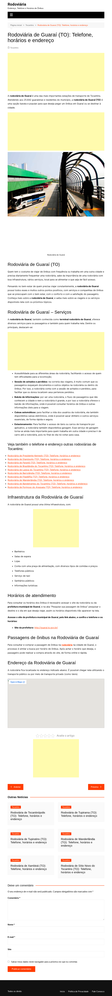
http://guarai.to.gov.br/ (46, 627)
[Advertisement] (56, 72)
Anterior (17, 787)
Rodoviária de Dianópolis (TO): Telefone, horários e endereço (39, 459)
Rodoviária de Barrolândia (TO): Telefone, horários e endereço (40, 473)
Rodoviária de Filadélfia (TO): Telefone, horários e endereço (38, 476)
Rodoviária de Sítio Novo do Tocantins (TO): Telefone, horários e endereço (78, 869)
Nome (11, 924)
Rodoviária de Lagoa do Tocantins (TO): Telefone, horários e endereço (44, 469)
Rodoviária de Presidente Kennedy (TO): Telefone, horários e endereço (44, 455)
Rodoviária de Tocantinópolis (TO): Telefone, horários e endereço (28, 816)
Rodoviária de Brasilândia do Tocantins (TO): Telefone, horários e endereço (46, 466)
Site (9, 949)
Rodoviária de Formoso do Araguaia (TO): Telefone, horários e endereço (45, 487)
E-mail (11, 937)
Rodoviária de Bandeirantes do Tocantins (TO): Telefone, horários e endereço (48, 483)
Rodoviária (17, 4)
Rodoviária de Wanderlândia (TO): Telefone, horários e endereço (41, 480)
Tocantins (14, 48)
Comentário (14, 898)
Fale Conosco (98, 991)
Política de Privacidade (78, 991)
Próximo (94, 787)
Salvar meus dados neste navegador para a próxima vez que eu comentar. (44, 962)
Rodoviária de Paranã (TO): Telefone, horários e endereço (37, 462)
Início (62, 991)
